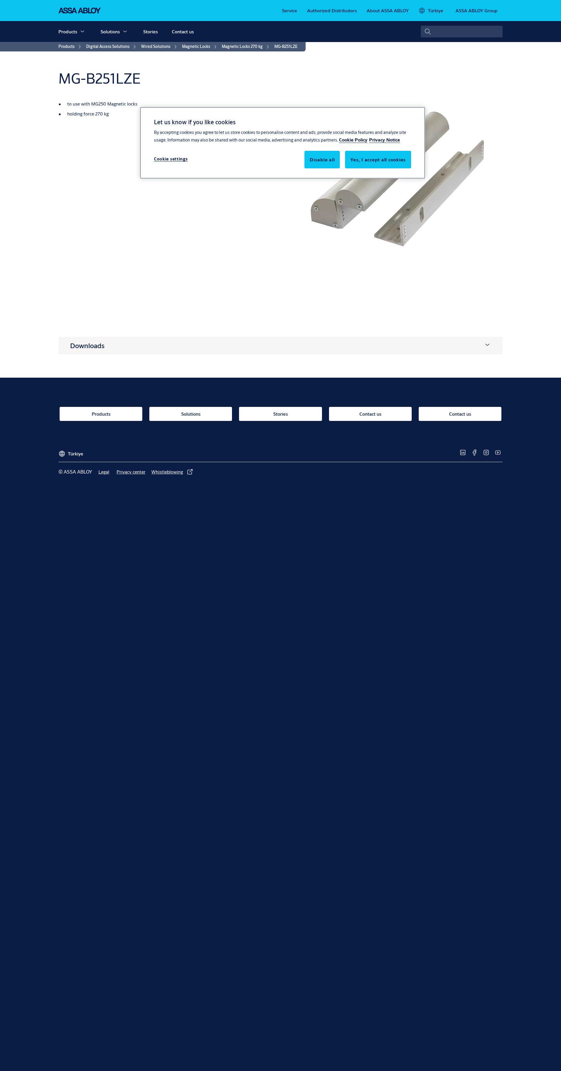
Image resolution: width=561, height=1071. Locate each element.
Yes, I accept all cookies (378, 159)
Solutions (110, 31)
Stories (150, 31)
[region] (282, 142)
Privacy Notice (384, 140)
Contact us (183, 31)
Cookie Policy (353, 140)
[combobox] (462, 31)
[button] (82, 31)
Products (67, 31)
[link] (289, 10)
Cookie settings (171, 159)
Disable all (322, 159)
